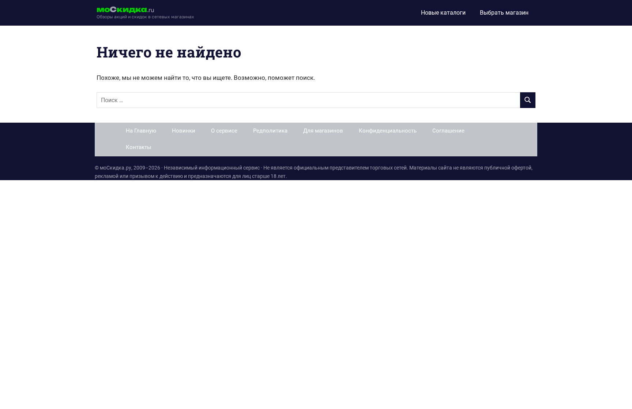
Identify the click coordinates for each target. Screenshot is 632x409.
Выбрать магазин (504, 12)
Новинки (183, 130)
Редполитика (270, 130)
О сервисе (224, 130)
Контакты (138, 147)
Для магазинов (323, 130)
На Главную (141, 130)
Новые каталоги (443, 12)
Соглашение (448, 130)
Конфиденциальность (388, 130)
